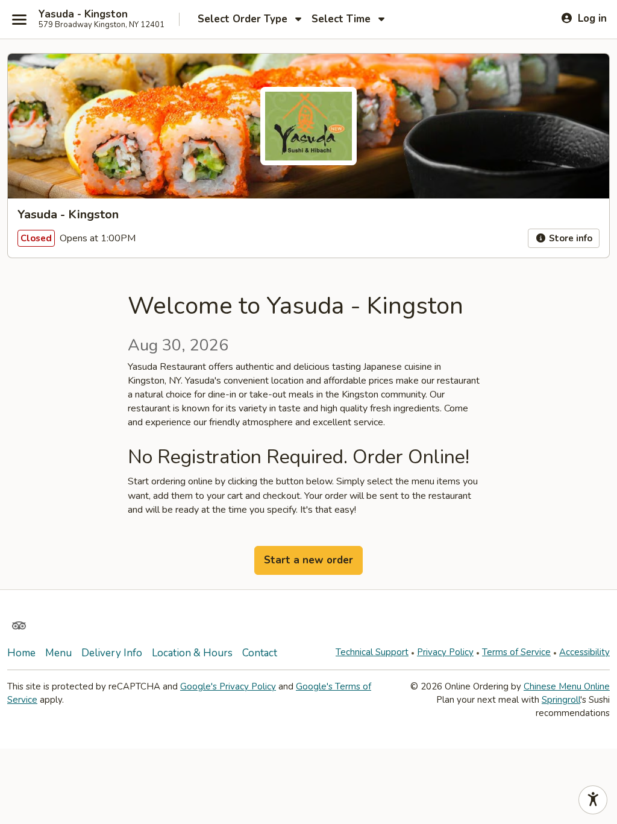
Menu (58, 653)
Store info (569, 238)
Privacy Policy (445, 652)
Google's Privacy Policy (228, 686)
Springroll (561, 700)
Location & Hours (192, 653)
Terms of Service (516, 652)
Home (21, 653)
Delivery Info (111, 653)
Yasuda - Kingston (83, 14)
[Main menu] (19, 19)
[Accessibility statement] (592, 799)
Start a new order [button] (308, 560)
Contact (259, 653)
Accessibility (584, 652)
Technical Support (372, 652)
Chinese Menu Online (567, 686)
